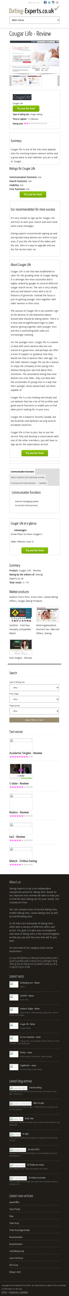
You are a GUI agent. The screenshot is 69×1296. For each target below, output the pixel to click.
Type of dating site (17, 682)
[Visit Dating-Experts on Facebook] (45, 3)
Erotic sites (37, 597)
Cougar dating (36, 114)
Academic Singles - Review (30, 1008)
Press (11, 1216)
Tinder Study (14, 1223)
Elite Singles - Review (20, 658)
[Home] (34, 10)
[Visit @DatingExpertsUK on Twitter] (49, 3)
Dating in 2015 (15, 1272)
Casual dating (51, 597)
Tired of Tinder (14, 1209)
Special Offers (14, 1202)
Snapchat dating (35, 1087)
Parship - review (26, 1052)
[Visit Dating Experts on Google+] (53, 3)
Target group (14, 706)
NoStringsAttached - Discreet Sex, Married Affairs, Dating (47, 629)
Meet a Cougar (38, 1103)
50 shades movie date (37, 1177)
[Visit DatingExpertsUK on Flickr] (57, 3)
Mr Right (26, 1133)
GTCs (4, 1292)
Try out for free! (26, 108)
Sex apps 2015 (33, 1149)
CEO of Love (13, 1265)
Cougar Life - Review (27, 1024)
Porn (27, 597)
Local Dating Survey (16, 1251)
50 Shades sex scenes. (35, 1164)
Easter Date (29, 1118)
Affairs (12, 601)
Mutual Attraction (16, 1237)
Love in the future (16, 1258)
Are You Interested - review (30, 1037)
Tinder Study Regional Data (19, 1230)
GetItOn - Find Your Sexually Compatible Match (20, 629)
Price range (14, 694)
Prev (15, 57)
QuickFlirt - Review (27, 995)
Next (52, 57)
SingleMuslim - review (28, 1065)
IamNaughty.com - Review (30, 982)
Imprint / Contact (19, 1292)
